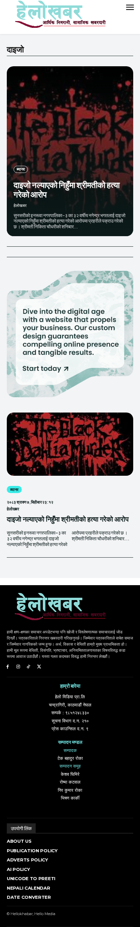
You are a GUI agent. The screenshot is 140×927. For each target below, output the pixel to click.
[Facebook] (7, 666)
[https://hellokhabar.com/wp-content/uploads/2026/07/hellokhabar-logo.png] (58, 17)
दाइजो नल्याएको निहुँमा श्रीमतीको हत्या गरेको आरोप (67, 189)
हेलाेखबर (20, 205)
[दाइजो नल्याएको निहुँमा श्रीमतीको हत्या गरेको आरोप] (70, 151)
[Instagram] (18, 666)
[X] (38, 666)
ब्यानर (21, 169)
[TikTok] (28, 666)
